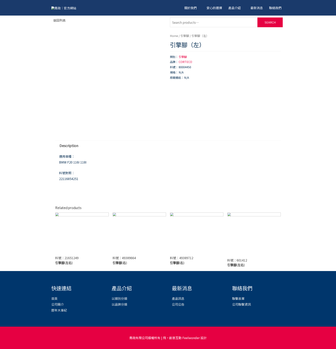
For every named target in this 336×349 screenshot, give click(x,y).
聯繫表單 (238, 298)
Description (69, 145)
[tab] (68, 145)
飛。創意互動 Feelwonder (181, 337)
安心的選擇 (214, 7)
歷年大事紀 (59, 310)
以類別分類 (119, 298)
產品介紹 (234, 7)
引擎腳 (184, 36)
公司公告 (178, 304)
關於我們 (190, 7)
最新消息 (256, 7)
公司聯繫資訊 (241, 304)
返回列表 (59, 20)
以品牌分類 (119, 304)
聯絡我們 (275, 7)
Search (270, 22)
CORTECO (185, 62)
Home (174, 36)
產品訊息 (178, 298)
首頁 (54, 298)
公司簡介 (57, 304)
